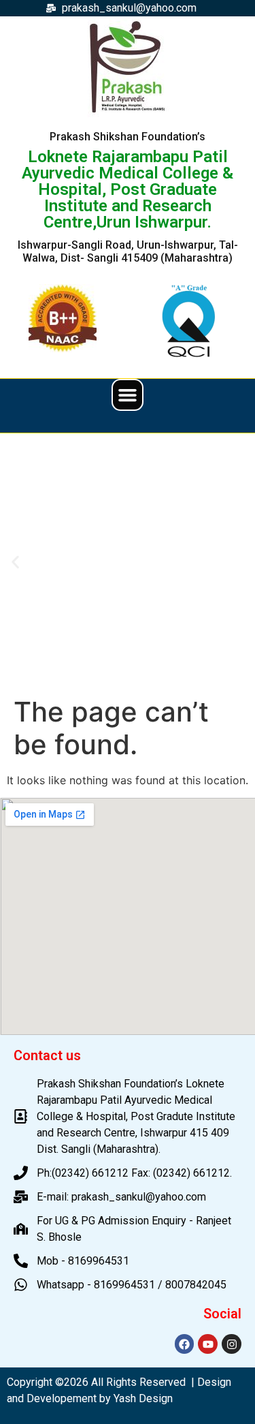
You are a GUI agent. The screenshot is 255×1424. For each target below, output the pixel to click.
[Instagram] (231, 1344)
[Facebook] (184, 1344)
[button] (128, 395)
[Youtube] (208, 1344)
